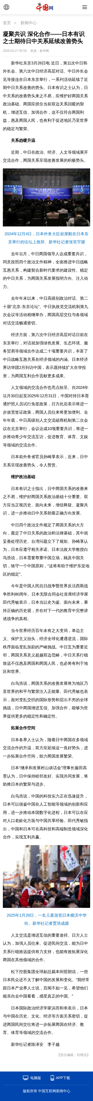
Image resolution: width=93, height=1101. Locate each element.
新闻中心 (29, 23)
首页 (7, 23)
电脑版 (35, 1078)
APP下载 (63, 1078)
